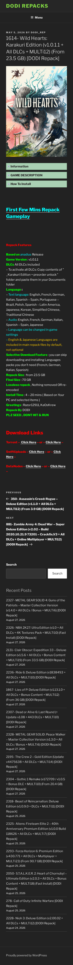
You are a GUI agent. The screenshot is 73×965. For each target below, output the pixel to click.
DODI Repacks (27, 6)
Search (11, 564)
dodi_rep (38, 32)
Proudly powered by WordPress (26, 955)
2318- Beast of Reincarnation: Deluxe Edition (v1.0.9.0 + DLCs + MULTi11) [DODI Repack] (35, 806)
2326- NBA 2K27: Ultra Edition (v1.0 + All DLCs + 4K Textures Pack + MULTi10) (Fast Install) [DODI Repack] (36, 633)
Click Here (28, 442)
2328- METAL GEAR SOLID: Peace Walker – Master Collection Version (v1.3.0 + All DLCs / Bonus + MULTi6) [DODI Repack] (35, 739)
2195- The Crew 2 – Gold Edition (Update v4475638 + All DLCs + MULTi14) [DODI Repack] (35, 762)
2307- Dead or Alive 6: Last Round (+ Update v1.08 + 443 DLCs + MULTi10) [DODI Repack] (32, 717)
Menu (39, 17)
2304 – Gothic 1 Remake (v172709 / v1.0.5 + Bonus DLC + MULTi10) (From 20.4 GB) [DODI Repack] (35, 784)
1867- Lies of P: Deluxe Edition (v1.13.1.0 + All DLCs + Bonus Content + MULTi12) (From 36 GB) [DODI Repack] (35, 695)
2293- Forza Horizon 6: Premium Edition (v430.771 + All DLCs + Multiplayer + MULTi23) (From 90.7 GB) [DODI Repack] (34, 856)
